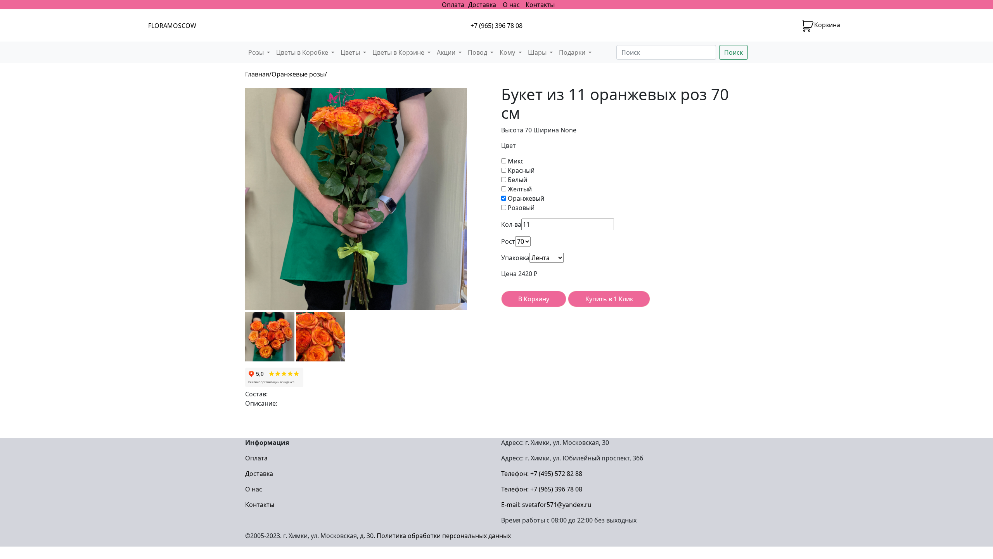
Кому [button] (508, 52)
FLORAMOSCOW (172, 25)
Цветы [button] (351, 52)
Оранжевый (525, 198)
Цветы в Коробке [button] (303, 52)
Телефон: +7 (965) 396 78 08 (541, 489)
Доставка (482, 4)
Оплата (453, 4)
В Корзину (533, 299)
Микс (515, 161)
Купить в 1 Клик (609, 299)
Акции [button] (447, 52)
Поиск (733, 52)
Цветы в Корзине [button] (399, 52)
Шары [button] (538, 52)
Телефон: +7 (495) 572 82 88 (541, 473)
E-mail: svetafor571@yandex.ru (546, 504)
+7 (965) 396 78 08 (496, 25)
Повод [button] (478, 52)
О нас (511, 4)
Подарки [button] (573, 52)
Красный (520, 170)
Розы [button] (256, 52)
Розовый (520, 207)
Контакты (540, 4)
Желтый (519, 189)
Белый (516, 179)
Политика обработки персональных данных (444, 535)
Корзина (827, 25)
